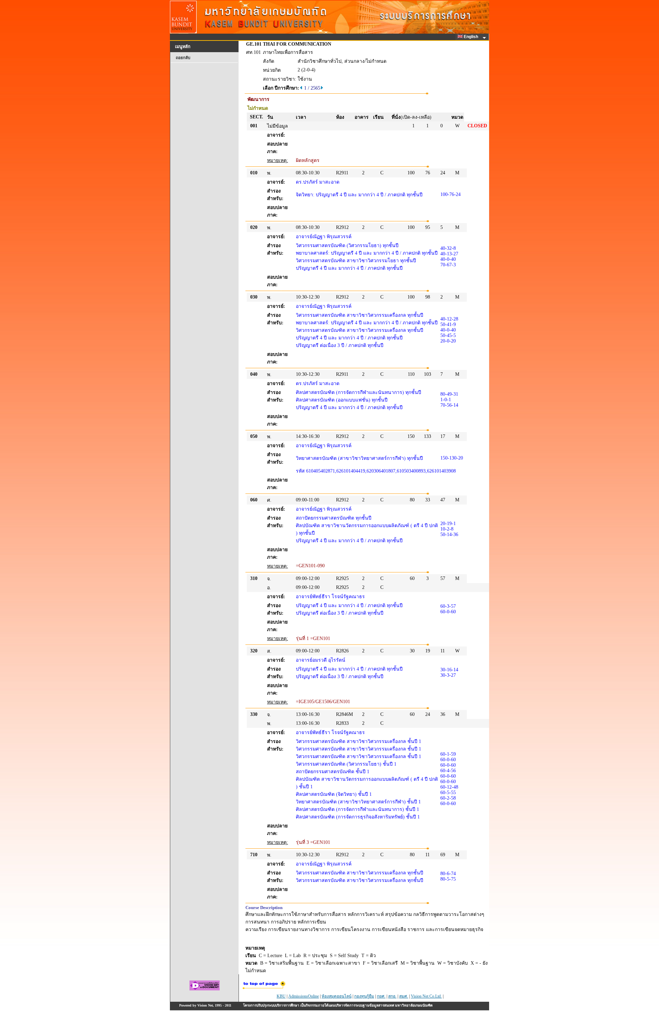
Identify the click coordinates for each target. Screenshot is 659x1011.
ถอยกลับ (183, 58)
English (471, 36)
